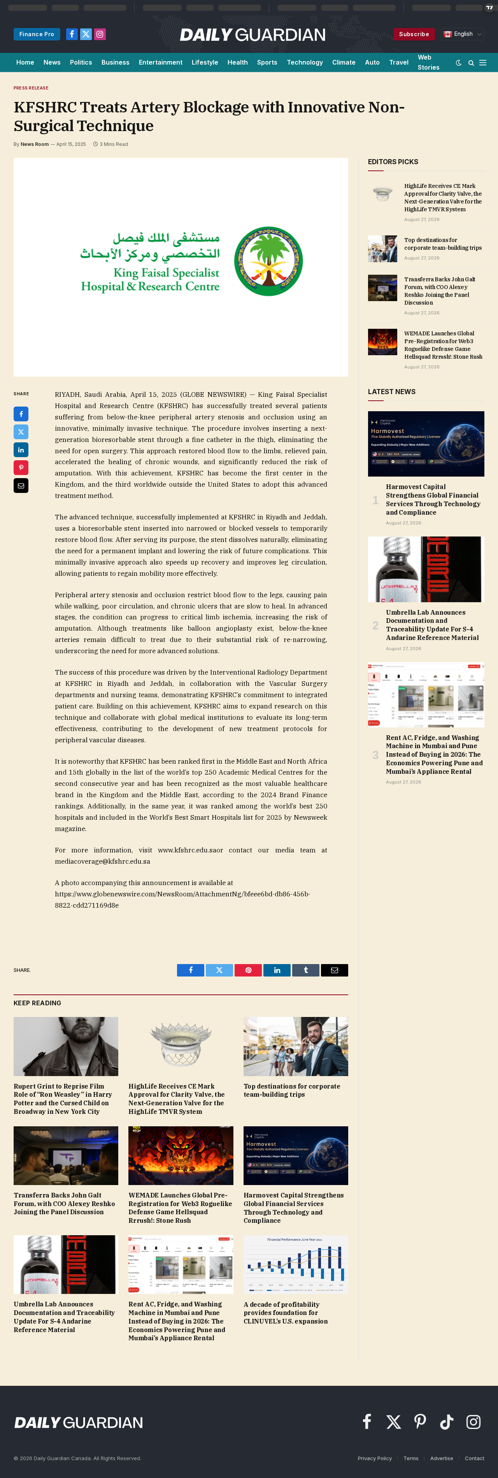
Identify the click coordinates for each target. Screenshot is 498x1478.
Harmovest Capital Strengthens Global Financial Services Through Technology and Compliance (294, 1207)
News (52, 62)
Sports (267, 62)
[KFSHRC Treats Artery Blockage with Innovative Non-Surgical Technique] (181, 267)
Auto (372, 62)
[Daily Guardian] (252, 34)
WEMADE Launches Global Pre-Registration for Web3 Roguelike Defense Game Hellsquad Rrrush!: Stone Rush (180, 1207)
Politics (81, 62)
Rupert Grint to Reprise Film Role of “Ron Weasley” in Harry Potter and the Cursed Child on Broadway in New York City (63, 1098)
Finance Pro (36, 34)
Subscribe (414, 34)
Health (238, 62)
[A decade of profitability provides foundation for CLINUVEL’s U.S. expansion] (296, 1264)
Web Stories (429, 62)
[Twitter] (21, 431)
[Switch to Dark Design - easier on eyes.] (458, 63)
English (462, 33)
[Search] (471, 62)
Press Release (31, 88)
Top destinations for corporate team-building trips (292, 1090)
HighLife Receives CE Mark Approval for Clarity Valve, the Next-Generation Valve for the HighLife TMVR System (176, 1098)
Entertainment (160, 62)
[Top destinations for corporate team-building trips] (296, 1046)
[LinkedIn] (21, 449)
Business (116, 62)
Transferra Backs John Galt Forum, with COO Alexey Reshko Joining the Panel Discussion (64, 1203)
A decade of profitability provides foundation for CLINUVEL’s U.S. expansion (286, 1313)
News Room (35, 144)
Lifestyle (205, 62)
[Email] (21, 485)
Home (25, 62)
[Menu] (482, 62)
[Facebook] (21, 414)
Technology (305, 62)
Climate (344, 62)
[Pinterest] (21, 467)
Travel (399, 62)
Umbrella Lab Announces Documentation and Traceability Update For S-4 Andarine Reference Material (64, 1316)
